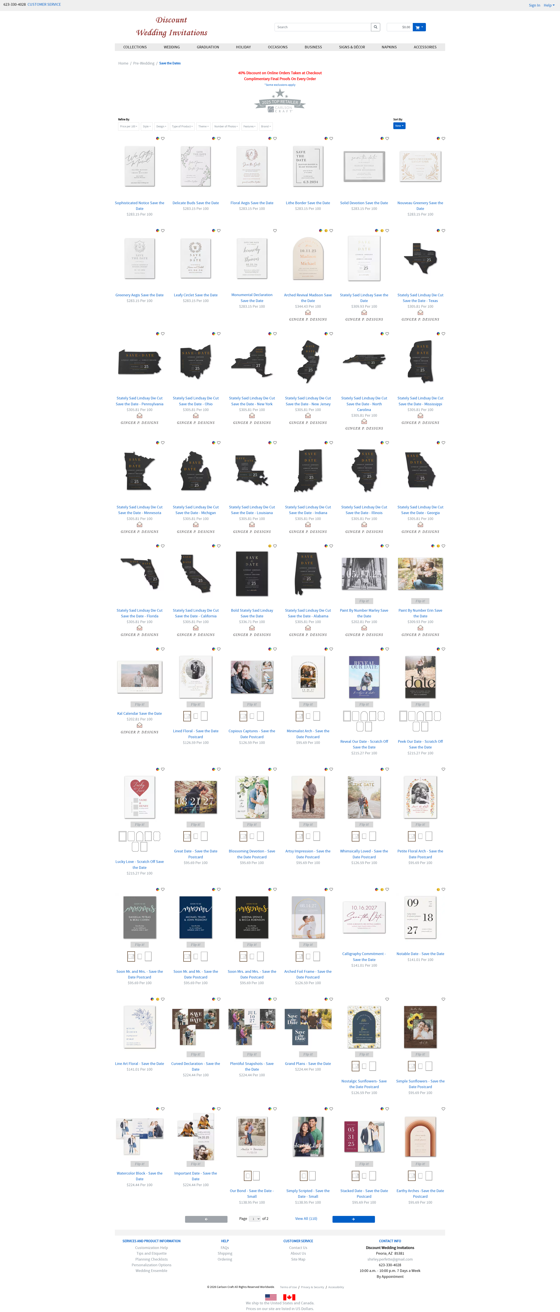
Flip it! (364, 601)
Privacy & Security (312, 1287)
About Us (298, 1253)
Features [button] (248, 126)
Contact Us (298, 1247)
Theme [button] (202, 126)
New (398, 126)
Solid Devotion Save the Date (364, 202)
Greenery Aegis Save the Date (140, 295)
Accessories (425, 47)
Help (548, 5)
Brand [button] (265, 126)
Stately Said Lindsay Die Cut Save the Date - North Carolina (364, 404)
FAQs (225, 1247)
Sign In (534, 5)
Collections (135, 47)
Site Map (298, 1259)
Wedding (172, 47)
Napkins (389, 47)
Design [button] (160, 126)
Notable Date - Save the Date (420, 953)
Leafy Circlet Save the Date (196, 295)
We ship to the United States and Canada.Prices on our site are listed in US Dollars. (280, 1306)
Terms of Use (288, 1287)
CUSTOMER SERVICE (44, 4)
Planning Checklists (151, 1259)
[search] (375, 27)
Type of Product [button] (181, 126)
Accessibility (336, 1287)
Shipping (225, 1253)
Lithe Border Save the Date (308, 202)
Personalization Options (152, 1265)
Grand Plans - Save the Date (308, 1063)
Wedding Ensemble (151, 1270)
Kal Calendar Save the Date (139, 713)
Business (313, 47)
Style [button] (146, 126)
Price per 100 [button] (127, 126)
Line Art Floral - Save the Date (139, 1063)
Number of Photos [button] (225, 126)
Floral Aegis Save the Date (252, 202)
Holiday (243, 47)
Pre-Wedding (143, 63)
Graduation (208, 47)
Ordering (225, 1259)
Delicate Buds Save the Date (196, 202)
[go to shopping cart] (419, 27)
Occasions (278, 47)
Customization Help (151, 1247)
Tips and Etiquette (151, 1253)
